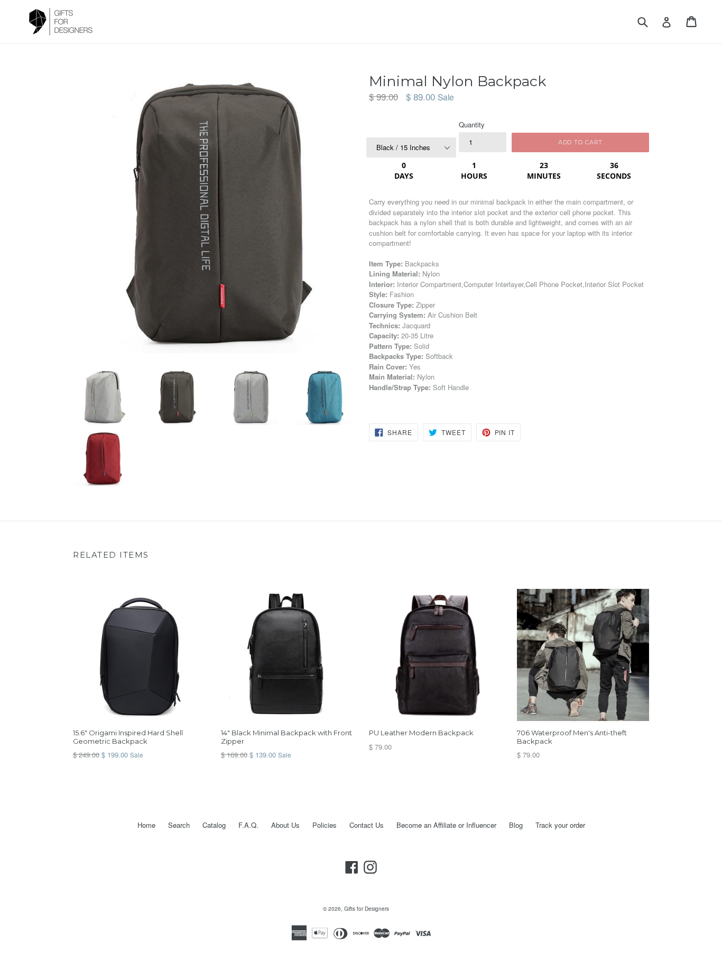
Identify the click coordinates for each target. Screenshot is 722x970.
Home (146, 825)
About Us (285, 825)
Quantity (472, 124)
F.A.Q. (248, 825)
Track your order (560, 825)
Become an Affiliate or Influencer (446, 825)
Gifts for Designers (366, 908)
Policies (324, 825)
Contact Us (366, 825)
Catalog (214, 825)
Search (179, 825)
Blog (516, 825)
